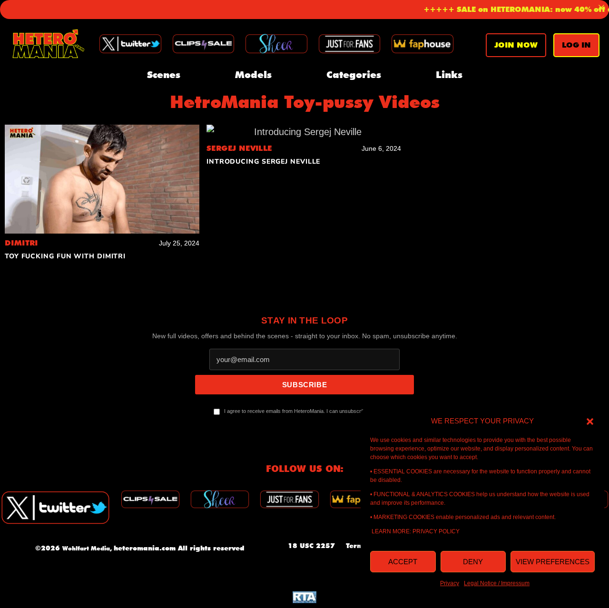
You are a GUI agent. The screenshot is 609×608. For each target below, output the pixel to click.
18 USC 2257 (311, 545)
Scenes (163, 74)
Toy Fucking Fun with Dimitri (65, 256)
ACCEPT (402, 562)
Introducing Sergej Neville (263, 161)
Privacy (449, 583)
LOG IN (576, 44)
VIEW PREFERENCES (552, 562)
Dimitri (21, 242)
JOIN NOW (516, 44)
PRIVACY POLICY (436, 531)
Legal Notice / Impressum (497, 583)
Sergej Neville (239, 148)
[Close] (601, 7)
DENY (473, 562)
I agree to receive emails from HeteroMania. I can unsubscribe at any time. (309, 411)
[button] (590, 421)
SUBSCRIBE (304, 385)
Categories (353, 74)
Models (253, 74)
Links (449, 74)
